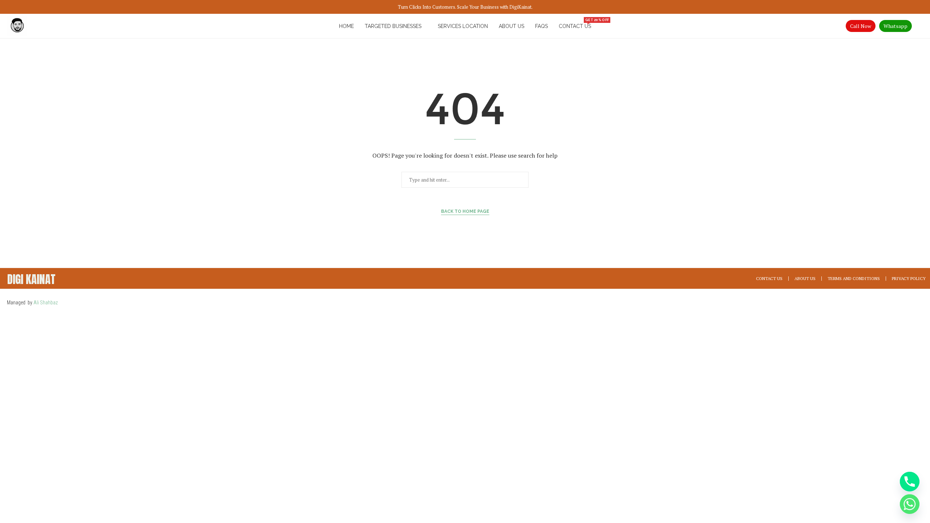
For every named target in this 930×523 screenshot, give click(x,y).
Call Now (860, 26)
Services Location (463, 26)
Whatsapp (895, 26)
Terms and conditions (854, 278)
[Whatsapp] (909, 504)
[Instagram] (917, 302)
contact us (575, 24)
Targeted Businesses (393, 26)
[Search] (919, 26)
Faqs (541, 26)
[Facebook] (894, 302)
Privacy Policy (909, 278)
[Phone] (909, 481)
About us (511, 26)
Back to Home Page (465, 211)
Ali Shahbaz (46, 302)
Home (346, 26)
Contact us (769, 278)
